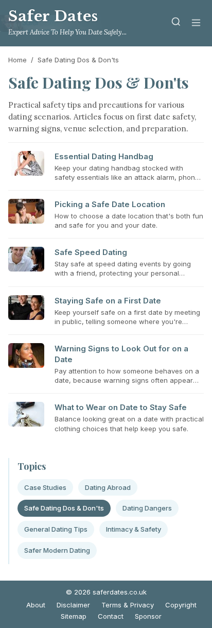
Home (17, 60)
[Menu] (196, 23)
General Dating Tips (55, 529)
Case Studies (45, 487)
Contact (110, 616)
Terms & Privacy (127, 605)
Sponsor (148, 616)
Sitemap (73, 616)
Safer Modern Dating (57, 550)
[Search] (176, 23)
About (35, 605)
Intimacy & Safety (133, 529)
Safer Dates (53, 16)
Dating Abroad (108, 487)
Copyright (181, 605)
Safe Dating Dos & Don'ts (64, 508)
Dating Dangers (147, 508)
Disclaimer (73, 605)
